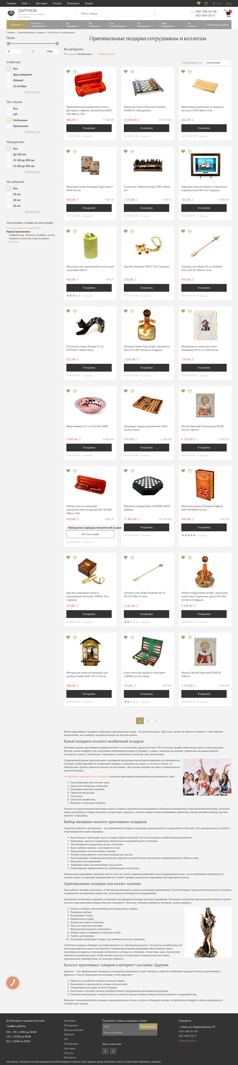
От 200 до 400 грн (23, 166)
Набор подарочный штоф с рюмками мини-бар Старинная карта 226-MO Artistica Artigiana (204, 596)
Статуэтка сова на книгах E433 (23, 228)
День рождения (22, 74)
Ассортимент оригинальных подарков (86, 776)
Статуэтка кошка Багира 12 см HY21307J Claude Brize (85, 348)
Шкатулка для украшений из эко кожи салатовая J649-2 (90, 268)
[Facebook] (105, 1051)
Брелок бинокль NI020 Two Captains (146, 266)
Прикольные (20, 126)
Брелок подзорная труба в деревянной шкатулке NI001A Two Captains (87, 596)
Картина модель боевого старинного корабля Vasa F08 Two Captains (204, 188)
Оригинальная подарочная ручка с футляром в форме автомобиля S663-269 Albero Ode (89, 110)
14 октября (19, 86)
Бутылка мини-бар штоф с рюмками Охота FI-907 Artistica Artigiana (147, 348)
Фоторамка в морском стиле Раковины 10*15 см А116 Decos (199, 348)
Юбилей (18, 80)
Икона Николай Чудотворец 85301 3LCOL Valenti (202, 428)
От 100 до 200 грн (23, 160)
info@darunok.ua (188, 1040)
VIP (15, 114)
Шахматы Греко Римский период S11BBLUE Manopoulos (144, 108)
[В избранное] (68, 72)
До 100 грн (19, 154)
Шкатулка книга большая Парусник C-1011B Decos (90, 188)
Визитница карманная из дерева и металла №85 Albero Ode (202, 108)
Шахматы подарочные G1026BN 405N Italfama (147, 507)
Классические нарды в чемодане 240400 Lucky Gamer (144, 674)
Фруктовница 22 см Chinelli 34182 (87, 426)
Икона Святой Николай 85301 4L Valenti (201, 674)
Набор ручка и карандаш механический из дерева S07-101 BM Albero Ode (89, 509)
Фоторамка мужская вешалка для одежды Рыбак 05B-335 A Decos (87, 674)
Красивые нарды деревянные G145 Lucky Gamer (145, 428)
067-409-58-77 (205, 15)
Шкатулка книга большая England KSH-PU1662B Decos (202, 507)
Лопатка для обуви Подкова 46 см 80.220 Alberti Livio (144, 594)
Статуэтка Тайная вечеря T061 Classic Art (147, 188)
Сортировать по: (192, 62)
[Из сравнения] (75, 72)
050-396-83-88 (206, 11)
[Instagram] (113, 1051)
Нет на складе (90, 534)
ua (219, 3)
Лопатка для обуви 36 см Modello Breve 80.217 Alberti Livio (201, 268)
